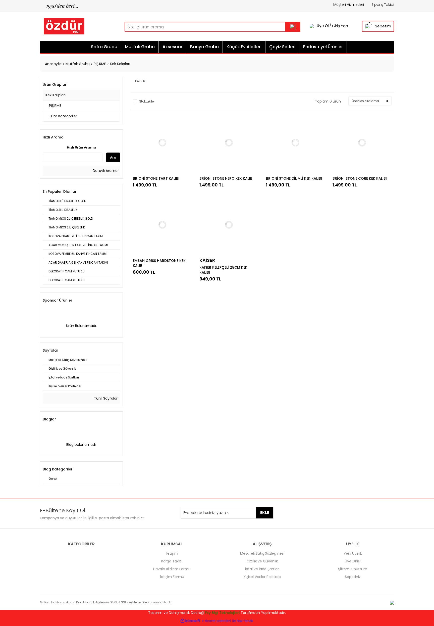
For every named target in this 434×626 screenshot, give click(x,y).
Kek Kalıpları (120, 63)
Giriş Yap (340, 25)
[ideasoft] (190, 620)
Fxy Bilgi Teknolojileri (222, 612)
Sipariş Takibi (382, 4)
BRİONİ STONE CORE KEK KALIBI (360, 178)
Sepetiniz (353, 576)
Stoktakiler (147, 101)
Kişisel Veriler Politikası (262, 576)
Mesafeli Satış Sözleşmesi (262, 553)
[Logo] (62, 25)
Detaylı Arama (105, 170)
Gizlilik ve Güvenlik (262, 561)
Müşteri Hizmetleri (348, 4)
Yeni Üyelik (353, 553)
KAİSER (207, 260)
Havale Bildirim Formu (172, 568)
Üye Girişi (352, 561)
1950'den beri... (59, 5)
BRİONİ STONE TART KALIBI (156, 178)
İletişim (172, 553)
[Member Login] (312, 26)
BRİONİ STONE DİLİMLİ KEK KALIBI (294, 178)
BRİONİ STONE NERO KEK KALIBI (226, 178)
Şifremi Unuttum (352, 568)
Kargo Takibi (171, 561)
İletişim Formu (171, 576)
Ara (113, 157)
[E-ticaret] (216, 620)
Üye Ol (323, 25)
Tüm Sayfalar (105, 398)
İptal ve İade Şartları (262, 568)
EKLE (264, 512)
